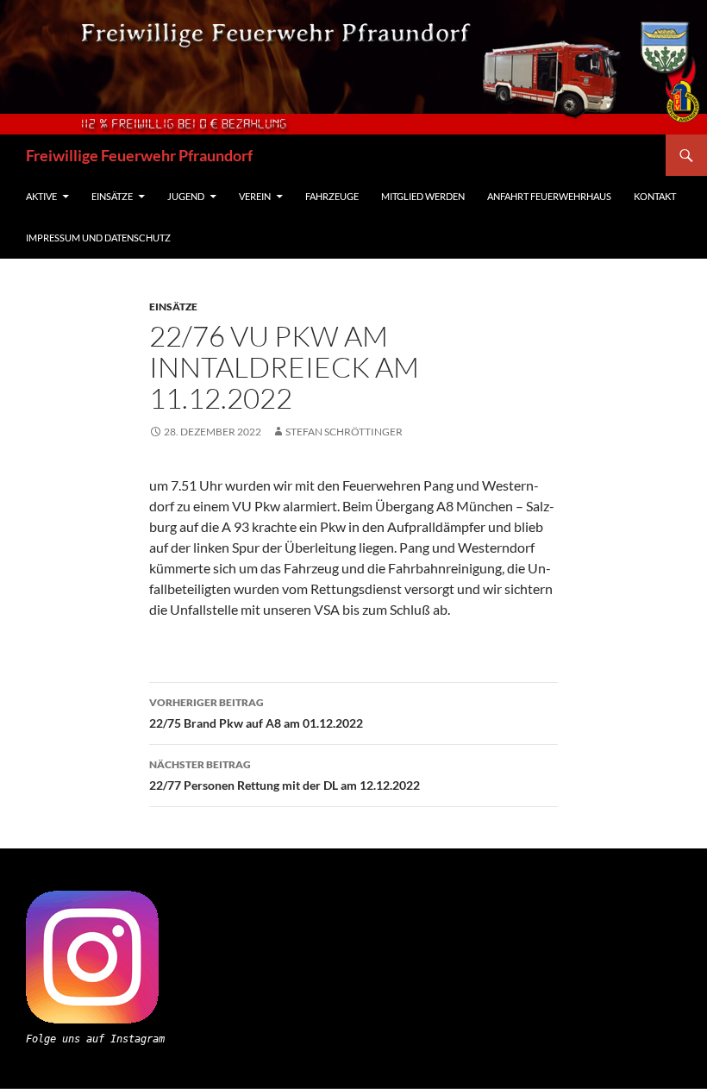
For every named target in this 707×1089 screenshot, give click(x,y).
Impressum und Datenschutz (98, 237)
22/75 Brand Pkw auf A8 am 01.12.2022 (256, 713)
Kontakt (655, 196)
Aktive (41, 196)
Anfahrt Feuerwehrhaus (549, 196)
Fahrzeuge (332, 196)
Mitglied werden (423, 196)
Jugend (185, 196)
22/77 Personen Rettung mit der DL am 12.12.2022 (284, 775)
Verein (255, 196)
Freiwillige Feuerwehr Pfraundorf (139, 155)
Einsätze (112, 196)
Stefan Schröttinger (344, 431)
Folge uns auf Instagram (95, 1039)
